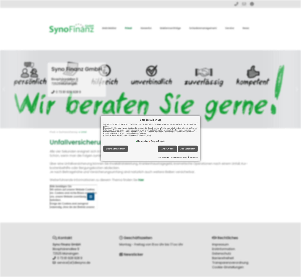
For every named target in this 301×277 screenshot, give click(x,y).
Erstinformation (163, 157)
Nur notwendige (167, 149)
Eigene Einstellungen (115, 149)
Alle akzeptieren (187, 149)
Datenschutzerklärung (179, 157)
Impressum (194, 157)
